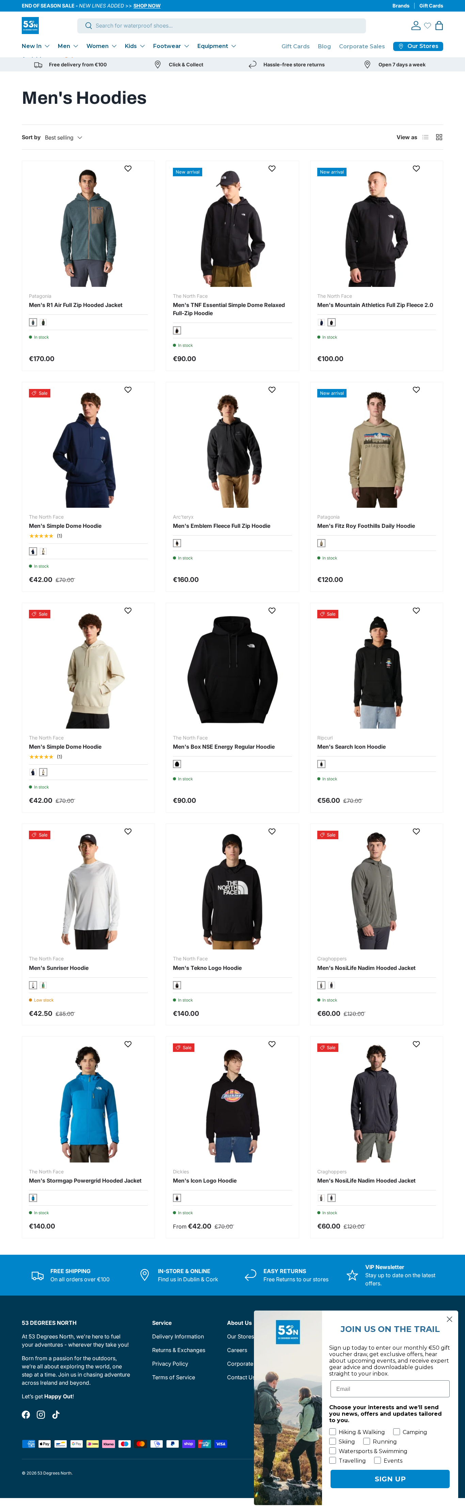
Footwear (167, 46)
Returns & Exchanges (178, 1350)
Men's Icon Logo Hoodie (205, 1180)
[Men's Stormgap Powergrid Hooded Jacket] (88, 1102)
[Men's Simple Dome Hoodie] (88, 448)
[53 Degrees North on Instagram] (40, 1414)
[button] (439, 25)
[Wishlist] (427, 25)
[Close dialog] (449, 1319)
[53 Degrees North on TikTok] (55, 1414)
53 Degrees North (54, 1473)
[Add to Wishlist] (129, 168)
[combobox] (221, 25)
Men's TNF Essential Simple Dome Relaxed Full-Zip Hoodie (229, 309)
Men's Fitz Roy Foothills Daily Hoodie (366, 525)
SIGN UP (390, 1479)
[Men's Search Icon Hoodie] (376, 669)
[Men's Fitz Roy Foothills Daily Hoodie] (376, 448)
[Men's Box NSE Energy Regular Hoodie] (232, 669)
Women (97, 46)
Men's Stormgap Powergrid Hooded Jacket (85, 1180)
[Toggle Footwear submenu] (186, 46)
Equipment (212, 46)
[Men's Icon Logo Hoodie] (232, 1102)
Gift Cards (431, 6)
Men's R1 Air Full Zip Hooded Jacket (76, 305)
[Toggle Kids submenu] (142, 46)
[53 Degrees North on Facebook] (25, 1414)
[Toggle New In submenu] (47, 46)
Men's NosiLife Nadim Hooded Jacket (366, 967)
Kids (131, 46)
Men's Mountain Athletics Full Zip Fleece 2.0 (375, 305)
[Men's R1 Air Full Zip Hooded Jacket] (88, 227)
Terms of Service (173, 1377)
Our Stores (240, 1336)
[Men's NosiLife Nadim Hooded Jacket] (376, 890)
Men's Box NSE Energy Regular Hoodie (224, 746)
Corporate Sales (362, 46)
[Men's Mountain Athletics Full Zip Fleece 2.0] (376, 227)
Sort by (31, 137)
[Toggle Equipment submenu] (233, 46)
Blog (324, 46)
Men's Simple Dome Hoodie (65, 525)
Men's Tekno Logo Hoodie (207, 967)
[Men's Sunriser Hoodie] (88, 890)
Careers (237, 1350)
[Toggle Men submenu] (75, 46)
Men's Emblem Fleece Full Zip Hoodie (221, 525)
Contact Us (241, 1377)
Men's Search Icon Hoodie (351, 746)
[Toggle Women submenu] (114, 46)
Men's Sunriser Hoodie (59, 967)
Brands (401, 6)
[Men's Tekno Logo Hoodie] (232, 890)
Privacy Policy (170, 1363)
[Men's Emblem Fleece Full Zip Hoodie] (232, 448)
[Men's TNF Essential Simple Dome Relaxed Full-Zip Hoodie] (232, 227)
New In (32, 46)
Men (64, 46)
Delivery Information (178, 1336)
